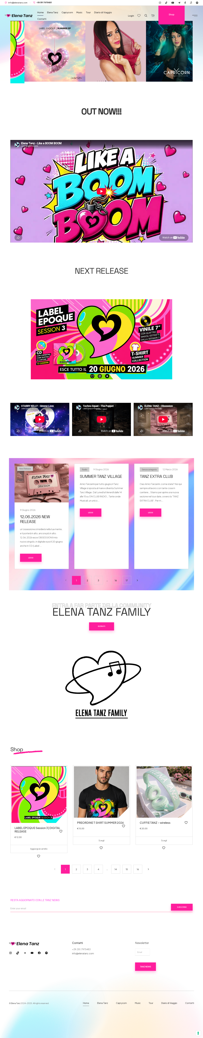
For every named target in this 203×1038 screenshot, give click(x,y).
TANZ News (145, 966)
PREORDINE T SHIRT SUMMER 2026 (100, 822)
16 (116, 580)
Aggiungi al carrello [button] (39, 849)
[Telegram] (179, 3)
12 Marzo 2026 (170, 469)
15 (127, 869)
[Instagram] (160, 3)
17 (127, 580)
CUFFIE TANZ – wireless (155, 822)
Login (131, 15)
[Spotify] (197, 3)
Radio (84, 469)
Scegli (101, 840)
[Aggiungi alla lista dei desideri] (61, 831)
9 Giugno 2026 (27, 510)
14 (115, 869)
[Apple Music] (191, 3)
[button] (13, 52)
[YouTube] (32, 953)
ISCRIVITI (101, 626)
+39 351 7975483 (44, 2)
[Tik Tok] (166, 3)
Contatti (41, 18)
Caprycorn (67, 12)
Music (79, 12)
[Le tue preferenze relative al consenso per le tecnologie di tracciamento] (198, 1033)
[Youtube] (172, 3)
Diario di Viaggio (103, 12)
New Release (25, 468)
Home (40, 12)
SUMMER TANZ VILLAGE (101, 476)
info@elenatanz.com (17, 2)
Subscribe (182, 907)
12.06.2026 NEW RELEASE (35, 519)
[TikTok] (17, 953)
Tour (88, 12)
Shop (171, 14)
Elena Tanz (52, 12)
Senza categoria (149, 469)
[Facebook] (185, 3)
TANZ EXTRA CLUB (156, 476)
